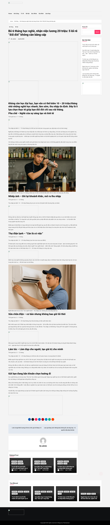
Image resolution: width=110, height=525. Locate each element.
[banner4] (35, 405)
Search (85, 27)
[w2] (91, 88)
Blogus (59, 522)
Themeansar (66, 522)
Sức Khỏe (34, 13)
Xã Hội (27, 13)
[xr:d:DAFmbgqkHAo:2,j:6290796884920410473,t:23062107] (23, 91)
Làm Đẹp (48, 13)
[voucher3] (23, 254)
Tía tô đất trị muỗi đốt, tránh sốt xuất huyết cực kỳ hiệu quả (19, 468)
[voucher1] (23, 123)
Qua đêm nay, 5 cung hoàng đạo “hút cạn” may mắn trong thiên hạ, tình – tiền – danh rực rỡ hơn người (43, 499)
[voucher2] (23, 336)
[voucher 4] (23, 210)
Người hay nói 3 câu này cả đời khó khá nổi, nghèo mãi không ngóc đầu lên (90, 68)
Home (10, 13)
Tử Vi (22, 13)
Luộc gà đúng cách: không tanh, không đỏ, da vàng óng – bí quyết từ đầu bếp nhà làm (91, 75)
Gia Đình (41, 13)
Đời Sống (16, 13)
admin (14, 39)
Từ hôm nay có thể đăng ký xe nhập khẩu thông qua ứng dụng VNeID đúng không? (90, 60)
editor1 (16, 470)
